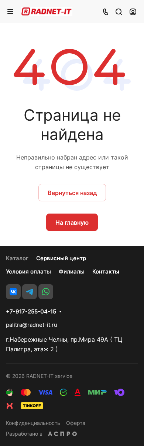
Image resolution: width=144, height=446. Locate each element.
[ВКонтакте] (13, 291)
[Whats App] (45, 291)
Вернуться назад (72, 193)
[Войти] (133, 11)
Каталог (17, 258)
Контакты (105, 271)
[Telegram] (29, 291)
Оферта (75, 423)
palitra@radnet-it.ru (31, 324)
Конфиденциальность (33, 423)
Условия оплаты (28, 271)
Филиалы (72, 271)
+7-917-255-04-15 (31, 311)
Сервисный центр (61, 258)
